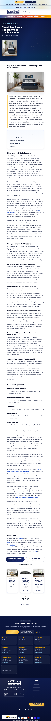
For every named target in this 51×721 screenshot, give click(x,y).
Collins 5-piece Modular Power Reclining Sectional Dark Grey (12, 581)
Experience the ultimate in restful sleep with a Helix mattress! (24, 135)
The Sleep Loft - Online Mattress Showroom (23, 720)
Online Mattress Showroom (9, 23)
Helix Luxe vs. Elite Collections (16, 137)
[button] (3, 11)
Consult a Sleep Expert (21, 7)
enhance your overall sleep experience (27, 497)
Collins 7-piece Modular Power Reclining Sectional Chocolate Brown (25, 581)
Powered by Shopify (35, 720)
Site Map (37, 699)
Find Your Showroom (12, 631)
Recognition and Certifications (17, 140)
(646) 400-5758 (31, 7)
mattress (20, 538)
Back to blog (26, 604)
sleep (8, 542)
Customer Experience (15, 143)
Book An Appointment (31, 1)
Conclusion (12, 146)
